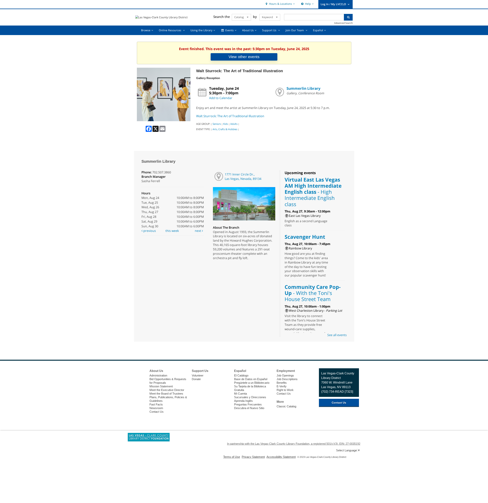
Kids (225, 124)
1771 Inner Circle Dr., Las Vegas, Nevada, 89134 (243, 176)
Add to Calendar (220, 98)
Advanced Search (343, 22)
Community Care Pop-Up (313, 293)
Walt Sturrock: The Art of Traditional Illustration (230, 116)
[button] (280, 4)
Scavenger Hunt (305, 236)
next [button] (198, 231)
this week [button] (172, 231)
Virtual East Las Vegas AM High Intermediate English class (313, 192)
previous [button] (149, 231)
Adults (234, 124)
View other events (244, 57)
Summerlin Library (303, 88)
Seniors (217, 124)
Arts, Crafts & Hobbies (225, 129)
